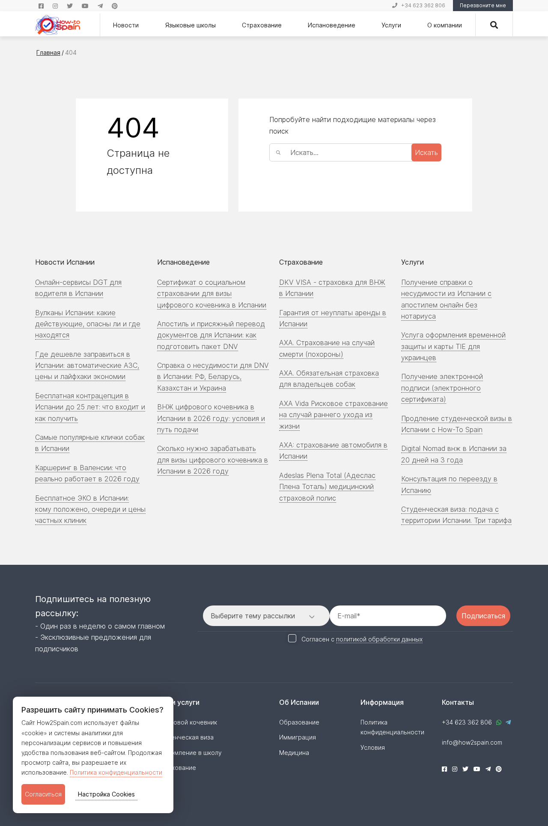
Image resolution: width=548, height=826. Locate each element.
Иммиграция (297, 737)
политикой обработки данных (379, 639)
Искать (426, 152)
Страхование (262, 25)
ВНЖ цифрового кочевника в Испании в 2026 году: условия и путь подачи (211, 418)
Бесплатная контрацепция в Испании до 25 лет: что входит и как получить (90, 407)
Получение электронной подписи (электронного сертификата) (442, 387)
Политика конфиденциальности (116, 772)
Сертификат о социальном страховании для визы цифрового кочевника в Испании (211, 293)
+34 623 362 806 (423, 5)
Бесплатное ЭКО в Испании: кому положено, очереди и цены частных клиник (90, 509)
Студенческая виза (185, 737)
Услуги (391, 25)
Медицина (294, 752)
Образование (299, 722)
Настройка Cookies (106, 794)
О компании (444, 25)
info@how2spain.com (472, 742)
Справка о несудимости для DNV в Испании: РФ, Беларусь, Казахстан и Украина (213, 376)
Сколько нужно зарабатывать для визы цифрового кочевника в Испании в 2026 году (212, 459)
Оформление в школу (189, 752)
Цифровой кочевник (187, 722)
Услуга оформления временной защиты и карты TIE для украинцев (453, 346)
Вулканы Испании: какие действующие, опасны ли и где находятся (87, 324)
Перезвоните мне (483, 5)
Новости (126, 25)
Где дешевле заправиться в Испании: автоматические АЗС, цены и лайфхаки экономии (87, 365)
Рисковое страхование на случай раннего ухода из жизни (333, 414)
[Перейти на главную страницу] (57, 25)
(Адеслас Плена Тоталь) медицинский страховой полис (327, 486)
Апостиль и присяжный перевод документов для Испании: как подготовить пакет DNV (211, 335)
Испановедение (331, 25)
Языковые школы (190, 25)
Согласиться (43, 794)
